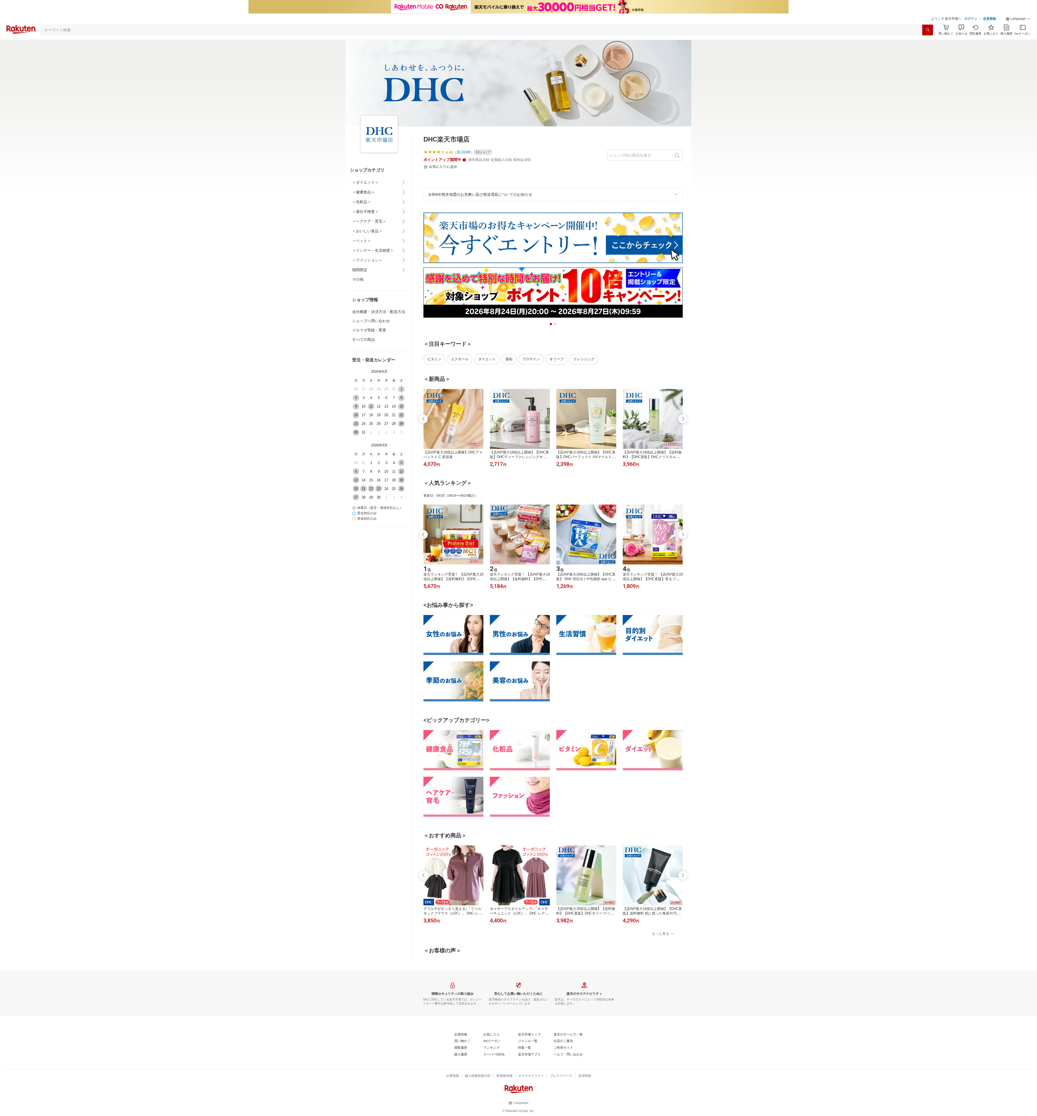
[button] (1018, 19)
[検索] (927, 30)
